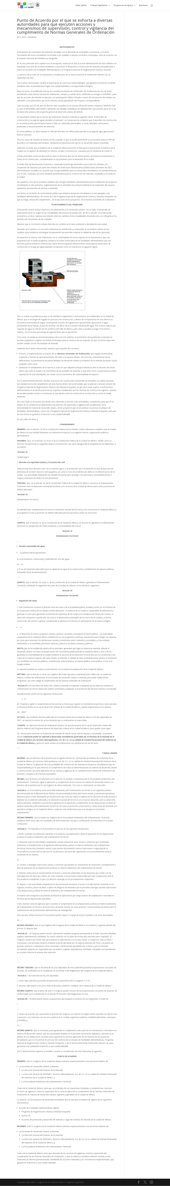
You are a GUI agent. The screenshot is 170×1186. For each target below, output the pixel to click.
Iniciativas (32, 37)
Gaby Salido (80, 5)
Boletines (143, 5)
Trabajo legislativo (98, 5)
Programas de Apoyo (123, 5)
